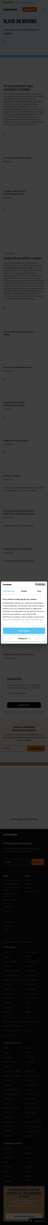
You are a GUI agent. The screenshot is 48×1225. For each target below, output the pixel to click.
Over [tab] (39, 591)
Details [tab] (24, 591)
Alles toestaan (24, 631)
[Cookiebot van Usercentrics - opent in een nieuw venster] (35, 584)
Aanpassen (22, 638)
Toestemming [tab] (8, 591)
